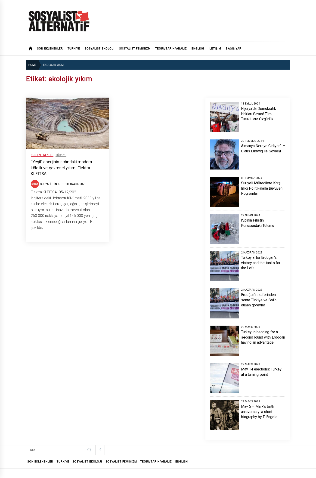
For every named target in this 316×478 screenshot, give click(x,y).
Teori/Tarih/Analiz (171, 48)
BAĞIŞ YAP (233, 48)
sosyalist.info (50, 184)
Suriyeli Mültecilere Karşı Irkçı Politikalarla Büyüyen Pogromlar (262, 188)
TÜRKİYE (74, 48)
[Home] (30, 49)
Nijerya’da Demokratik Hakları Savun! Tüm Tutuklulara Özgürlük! (258, 113)
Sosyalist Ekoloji (99, 48)
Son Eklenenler (50, 48)
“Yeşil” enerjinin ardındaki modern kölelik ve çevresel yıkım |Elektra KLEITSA (61, 167)
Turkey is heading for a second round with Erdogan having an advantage (263, 337)
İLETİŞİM (215, 48)
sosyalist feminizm (135, 48)
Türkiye (61, 155)
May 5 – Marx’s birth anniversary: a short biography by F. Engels (259, 411)
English (198, 48)
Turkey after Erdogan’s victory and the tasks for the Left (260, 262)
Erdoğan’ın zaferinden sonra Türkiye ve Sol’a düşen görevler (258, 300)
